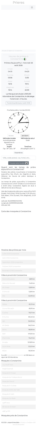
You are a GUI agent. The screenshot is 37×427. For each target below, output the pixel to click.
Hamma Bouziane (8, 279)
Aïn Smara (5, 287)
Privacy (22, 422)
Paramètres (19, 153)
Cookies (29, 422)
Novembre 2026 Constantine (12, 270)
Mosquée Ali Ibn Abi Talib (11, 390)
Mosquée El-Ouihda (9, 386)
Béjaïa (4, 351)
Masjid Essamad (7, 369)
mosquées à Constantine (15, 355)
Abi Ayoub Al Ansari (9, 407)
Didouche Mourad (8, 283)
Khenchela (6, 338)
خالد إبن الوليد (6, 411)
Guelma (5, 313)
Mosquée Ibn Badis (8, 398)
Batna (4, 329)
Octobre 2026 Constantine (11, 266)
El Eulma (5, 317)
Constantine (18, 50)
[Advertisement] (18, 29)
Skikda (4, 304)
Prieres (18, 2)
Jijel (3, 321)
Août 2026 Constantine (10, 258)
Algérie (10, 50)
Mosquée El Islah (8, 394)
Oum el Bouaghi (8, 308)
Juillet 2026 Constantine (10, 254)
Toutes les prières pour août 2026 (18, 103)
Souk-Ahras (6, 346)
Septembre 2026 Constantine (12, 262)
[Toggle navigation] (32, 7)
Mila (3, 296)
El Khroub (5, 292)
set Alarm (25, 135)
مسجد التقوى (6, 402)
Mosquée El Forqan (9, 373)
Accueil (4, 50)
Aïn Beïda (5, 325)
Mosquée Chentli (8, 381)
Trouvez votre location (17, 163)
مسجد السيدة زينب (7, 364)
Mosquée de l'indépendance (12, 377)
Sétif (3, 334)
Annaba (5, 342)
